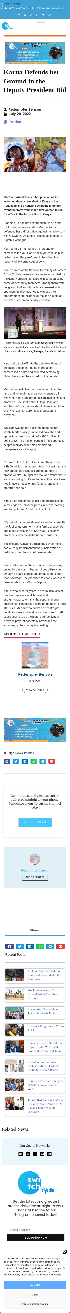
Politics (15, 121)
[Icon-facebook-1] (20, 1154)
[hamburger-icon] (41, 26)
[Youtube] (45, 15)
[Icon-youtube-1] (35, 1154)
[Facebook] (20, 15)
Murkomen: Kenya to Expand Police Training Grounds (42, 994)
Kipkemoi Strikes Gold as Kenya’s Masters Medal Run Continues (45, 975)
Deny (35, 1294)
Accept (35, 1285)
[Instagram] (33, 15)
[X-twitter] (28, 1154)
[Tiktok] (51, 15)
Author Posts (35, 877)
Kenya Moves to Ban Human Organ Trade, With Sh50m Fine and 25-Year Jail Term (46, 1047)
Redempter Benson (35, 674)
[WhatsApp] (39, 15)
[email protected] (12, 4)
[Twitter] (26, 15)
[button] (64, 1251)
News (19, 753)
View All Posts (35, 690)
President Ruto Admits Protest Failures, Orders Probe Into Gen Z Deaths (43, 1066)
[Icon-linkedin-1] (42, 1154)
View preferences (35, 1304)
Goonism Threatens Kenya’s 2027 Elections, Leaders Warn (45, 1085)
